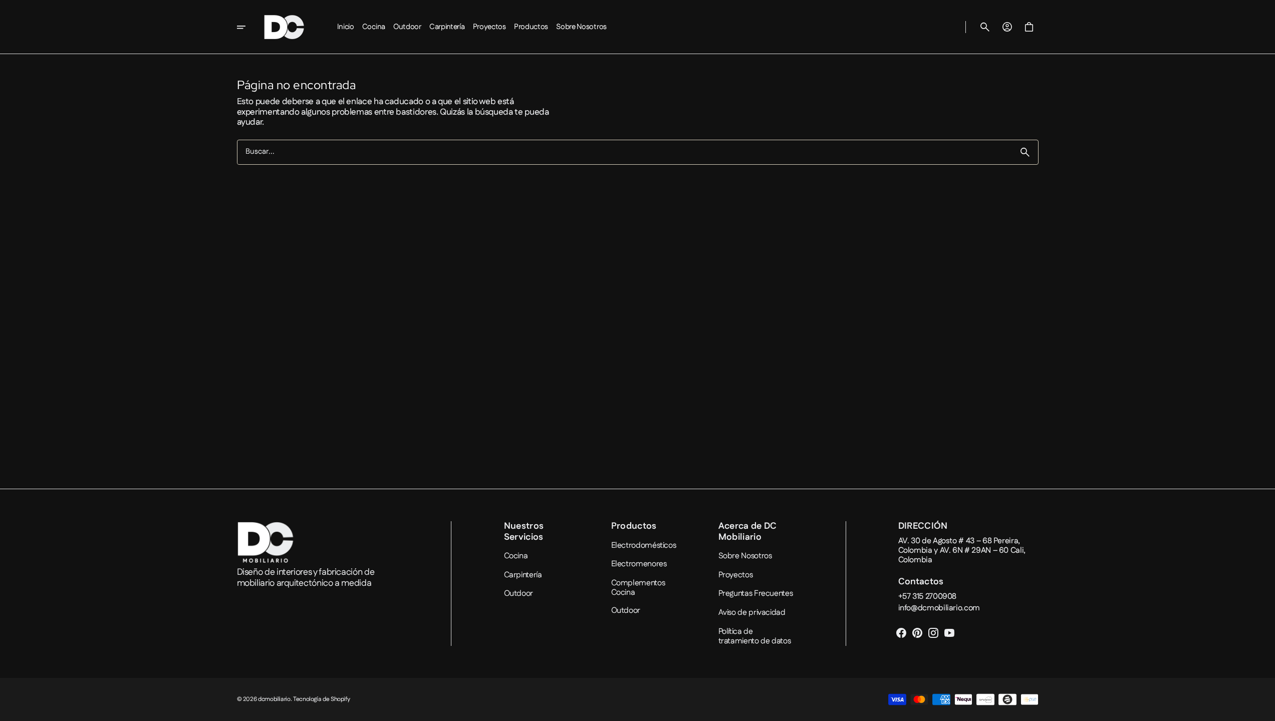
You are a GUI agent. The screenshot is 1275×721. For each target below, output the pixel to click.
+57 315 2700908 (927, 596)
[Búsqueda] (1025, 152)
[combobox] (624, 152)
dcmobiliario (274, 699)
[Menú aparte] (248, 27)
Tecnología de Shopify (321, 699)
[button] (985, 27)
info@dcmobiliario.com (939, 608)
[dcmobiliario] (284, 27)
